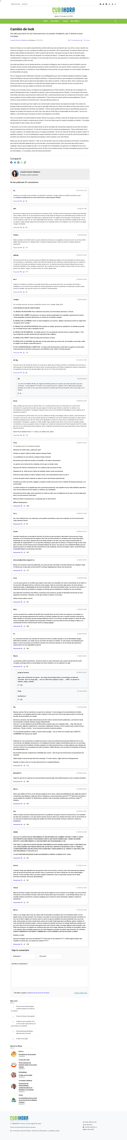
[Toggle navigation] (115, 21)
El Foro (21, 1051)
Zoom (21, 1095)
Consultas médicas (25, 1080)
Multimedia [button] (75, 21)
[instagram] (109, 4)
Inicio (45, 21)
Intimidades (23, 1072)
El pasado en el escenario (27, 1054)
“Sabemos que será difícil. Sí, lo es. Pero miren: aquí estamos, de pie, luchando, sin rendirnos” (23, 1024)
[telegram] (112, 4)
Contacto (24, 4)
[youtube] (106, 4)
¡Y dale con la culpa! (22, 1038)
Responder (16, 201)
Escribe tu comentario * (20, 964)
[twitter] (103, 4)
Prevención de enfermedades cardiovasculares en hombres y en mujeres (23, 1009)
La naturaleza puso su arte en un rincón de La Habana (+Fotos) (28, 1100)
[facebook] (100, 4)
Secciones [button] (54, 21)
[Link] (25, 162)
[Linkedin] (18, 162)
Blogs (65, 21)
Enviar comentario (80, 993)
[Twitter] (15, 162)
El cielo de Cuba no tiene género (25, 1016)
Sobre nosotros (15, 4)
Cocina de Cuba (24, 1060)
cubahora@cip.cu (91, 1127)
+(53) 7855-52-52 (90, 1122)
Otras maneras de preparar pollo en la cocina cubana (28, 1065)
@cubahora (88, 1124)
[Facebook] (11, 162)
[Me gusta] (24, 201)
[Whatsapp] (22, 162)
